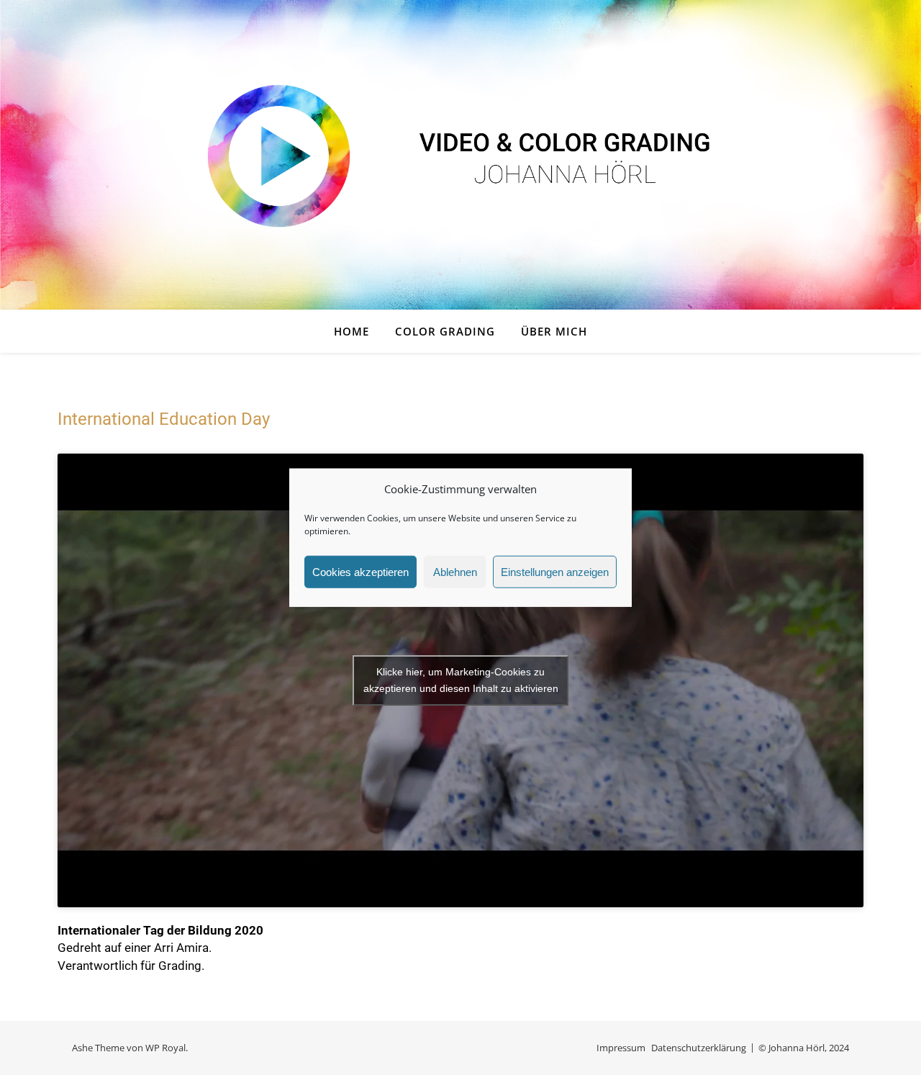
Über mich (554, 331)
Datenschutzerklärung (698, 1047)
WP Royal (165, 1047)
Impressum (620, 1047)
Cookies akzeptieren (360, 571)
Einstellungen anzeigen (555, 571)
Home (351, 331)
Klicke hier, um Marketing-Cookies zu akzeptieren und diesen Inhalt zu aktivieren (460, 680)
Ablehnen (455, 571)
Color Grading (445, 331)
